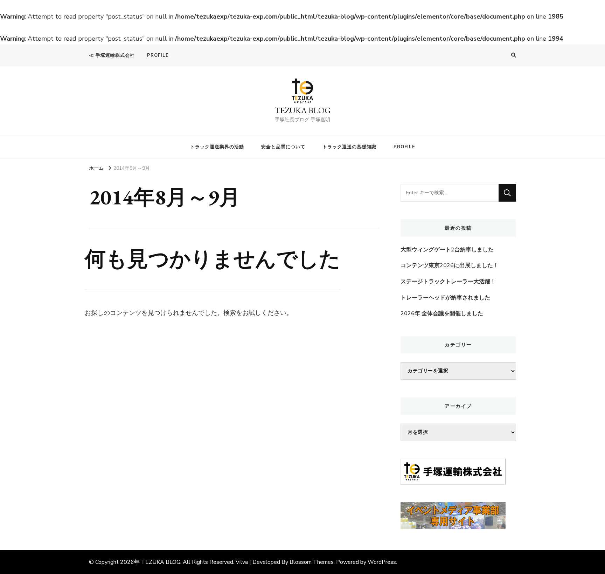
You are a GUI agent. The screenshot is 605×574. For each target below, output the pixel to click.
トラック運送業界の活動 (217, 147)
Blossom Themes (312, 562)
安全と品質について (283, 147)
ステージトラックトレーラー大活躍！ (448, 281)
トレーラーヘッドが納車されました (445, 298)
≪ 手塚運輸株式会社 (112, 55)
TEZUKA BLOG (302, 110)
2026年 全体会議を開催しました (442, 313)
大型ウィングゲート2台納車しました (447, 250)
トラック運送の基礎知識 (349, 147)
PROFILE (158, 55)
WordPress (382, 562)
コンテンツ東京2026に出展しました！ (450, 265)
